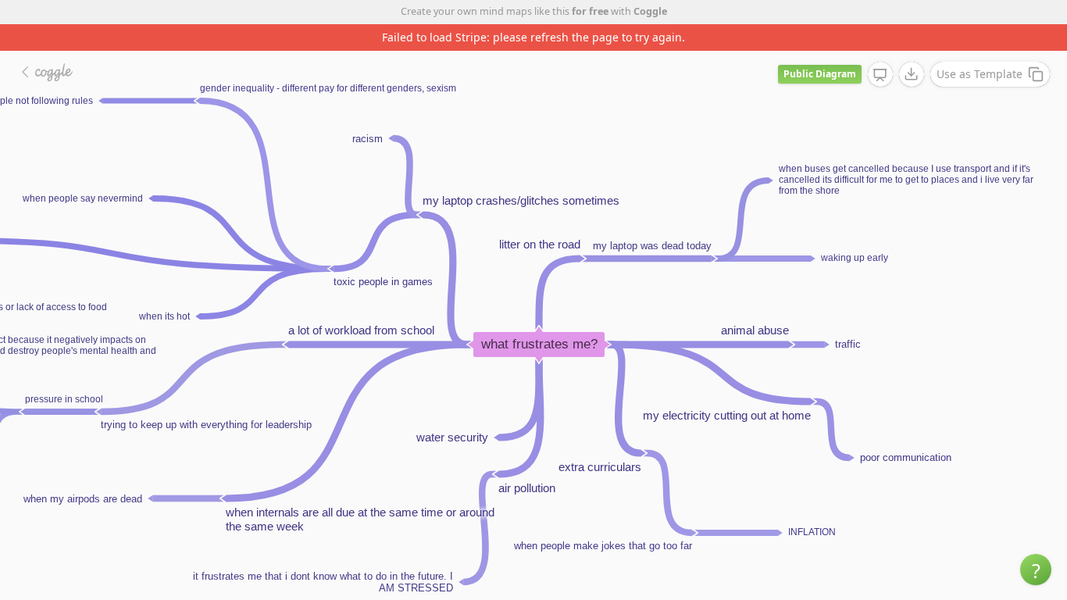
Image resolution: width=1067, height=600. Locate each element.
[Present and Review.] (880, 75)
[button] (1035, 569)
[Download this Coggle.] (911, 74)
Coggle (650, 11)
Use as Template (979, 73)
